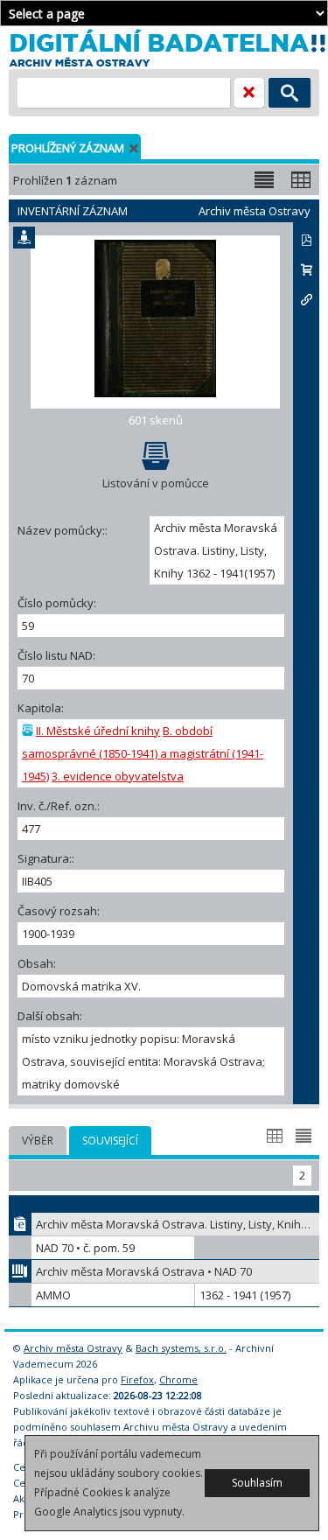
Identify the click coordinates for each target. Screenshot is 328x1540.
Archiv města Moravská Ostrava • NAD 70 (144, 1271)
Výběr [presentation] (37, 1140)
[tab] (37, 1140)
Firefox (137, 1379)
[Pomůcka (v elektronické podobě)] (20, 1224)
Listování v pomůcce (155, 483)
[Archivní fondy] (20, 1272)
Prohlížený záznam (67, 148)
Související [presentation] (110, 1140)
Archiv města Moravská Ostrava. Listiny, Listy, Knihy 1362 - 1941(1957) (177, 1224)
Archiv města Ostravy (73, 1347)
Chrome (178, 1379)
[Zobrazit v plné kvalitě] (155, 322)
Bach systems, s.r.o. (181, 1347)
